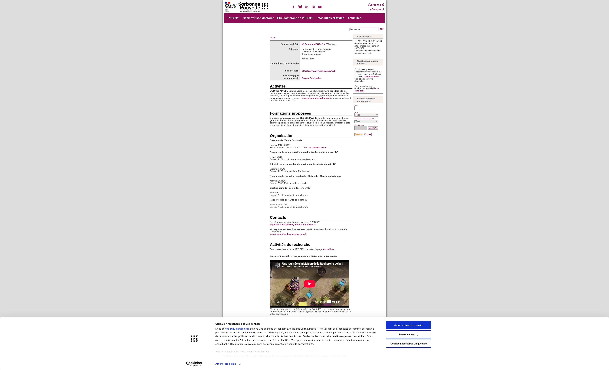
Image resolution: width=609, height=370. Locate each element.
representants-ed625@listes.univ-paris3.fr (292, 224)
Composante (359, 125)
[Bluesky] (300, 8)
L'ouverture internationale (315, 98)
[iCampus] (376, 9)
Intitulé (356, 106)
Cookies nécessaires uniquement (408, 343)
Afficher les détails (225, 363)
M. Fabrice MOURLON (313, 44)
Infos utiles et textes (330, 18)
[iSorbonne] (376, 4)
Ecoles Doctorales (311, 78)
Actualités (354, 18)
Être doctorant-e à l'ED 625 (295, 18)
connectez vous (371, 76)
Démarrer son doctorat (258, 18)
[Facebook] (293, 8)
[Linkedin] (307, 8)
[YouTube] (320, 8)
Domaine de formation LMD (364, 119)
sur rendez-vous (317, 147)
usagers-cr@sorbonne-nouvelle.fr (288, 234)
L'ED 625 (233, 18)
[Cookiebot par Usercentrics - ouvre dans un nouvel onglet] (194, 363)
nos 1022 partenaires (237, 328)
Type (356, 112)
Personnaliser (407, 334)
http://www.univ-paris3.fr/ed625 (318, 71)
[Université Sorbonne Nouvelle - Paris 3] (246, 7)
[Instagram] (313, 8)
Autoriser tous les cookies (408, 325)
